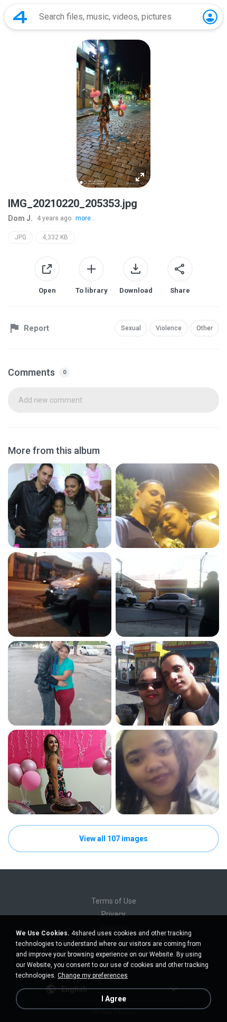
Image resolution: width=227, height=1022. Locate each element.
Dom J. (20, 218)
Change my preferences (93, 975)
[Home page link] (20, 16)
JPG (20, 237)
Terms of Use (113, 901)
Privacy (113, 914)
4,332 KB (55, 237)
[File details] (59, 505)
